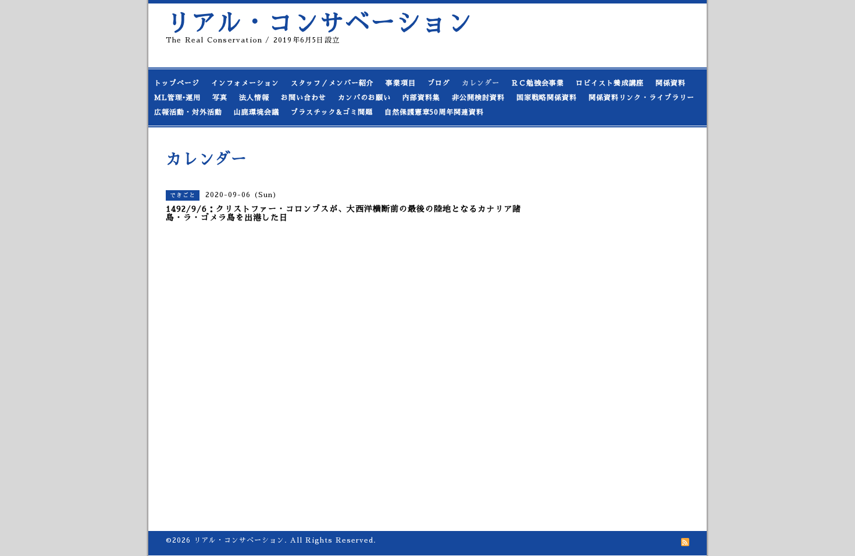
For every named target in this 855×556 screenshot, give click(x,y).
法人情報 (254, 97)
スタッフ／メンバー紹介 (332, 83)
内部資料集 (421, 97)
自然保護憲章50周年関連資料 (434, 112)
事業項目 (401, 83)
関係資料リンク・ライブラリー (641, 97)
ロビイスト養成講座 (610, 83)
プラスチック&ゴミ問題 (332, 112)
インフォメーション (245, 83)
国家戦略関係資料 (546, 97)
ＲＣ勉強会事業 (537, 83)
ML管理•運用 (177, 97)
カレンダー (481, 83)
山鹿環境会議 (256, 112)
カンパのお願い (364, 97)
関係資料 (671, 83)
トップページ (177, 83)
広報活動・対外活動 (188, 112)
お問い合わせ (303, 97)
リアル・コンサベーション (319, 22)
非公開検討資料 (478, 97)
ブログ (439, 83)
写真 (219, 97)
